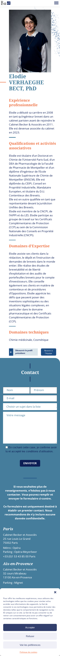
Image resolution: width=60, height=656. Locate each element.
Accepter (30, 627)
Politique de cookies (28, 652)
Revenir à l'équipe (48, 352)
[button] (55, 592)
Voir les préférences (30, 645)
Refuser (30, 636)
